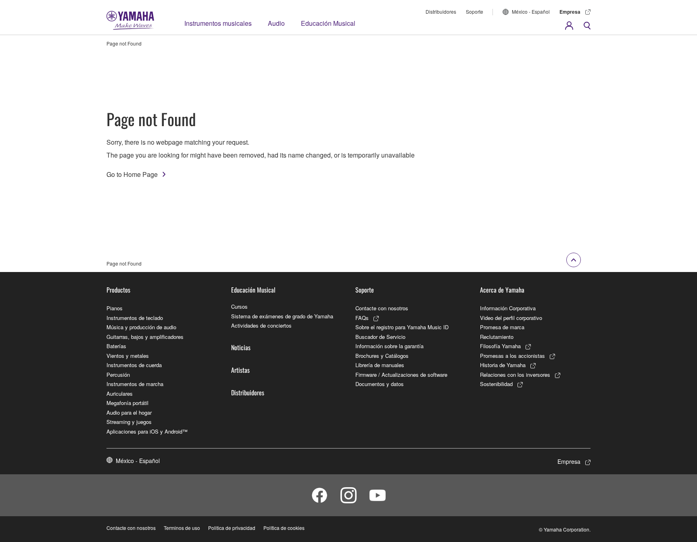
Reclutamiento (496, 337)
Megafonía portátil (127, 403)
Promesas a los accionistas (512, 355)
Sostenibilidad (496, 384)
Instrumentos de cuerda (134, 365)
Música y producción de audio (141, 327)
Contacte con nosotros (381, 308)
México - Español (531, 11)
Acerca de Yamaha (502, 290)
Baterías (116, 346)
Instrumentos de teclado (134, 318)
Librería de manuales (379, 365)
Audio (276, 23)
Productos (118, 290)
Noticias (240, 347)
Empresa (569, 11)
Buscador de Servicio (380, 337)
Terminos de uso (182, 527)
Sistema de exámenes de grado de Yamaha (282, 316)
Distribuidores (441, 11)
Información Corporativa (508, 308)
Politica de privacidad (231, 527)
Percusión (118, 374)
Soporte (474, 11)
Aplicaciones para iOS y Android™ (147, 431)
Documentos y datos (379, 384)
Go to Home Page (132, 174)
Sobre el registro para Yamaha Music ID (402, 327)
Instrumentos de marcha (134, 384)
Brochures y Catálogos (382, 355)
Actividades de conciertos (261, 325)
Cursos (239, 306)
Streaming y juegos (129, 422)
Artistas (240, 370)
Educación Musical (328, 23)
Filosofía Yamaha (500, 346)
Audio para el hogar (129, 412)
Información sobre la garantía (389, 346)
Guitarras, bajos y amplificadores (145, 337)
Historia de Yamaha (503, 365)
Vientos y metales (127, 355)
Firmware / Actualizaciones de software (401, 374)
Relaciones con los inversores (515, 374)
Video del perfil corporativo (511, 318)
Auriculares (119, 393)
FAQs (362, 318)
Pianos (114, 308)
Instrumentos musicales (218, 23)
